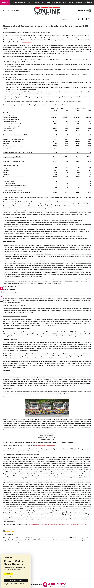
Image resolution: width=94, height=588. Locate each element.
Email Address (9, 574)
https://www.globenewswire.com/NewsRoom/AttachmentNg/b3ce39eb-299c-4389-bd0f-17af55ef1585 (58, 524)
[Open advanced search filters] (82, 19)
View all (90, 2)
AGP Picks (4, 2)
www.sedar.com (26, 42)
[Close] (28, 556)
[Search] (78, 19)
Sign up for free (16, 580)
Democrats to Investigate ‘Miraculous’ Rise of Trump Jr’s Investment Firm (60, 2)
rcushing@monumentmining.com (45, 445)
